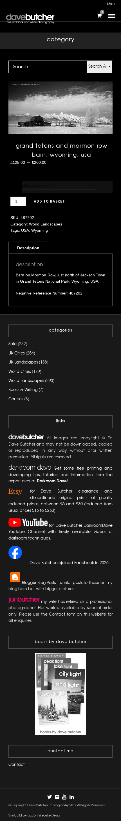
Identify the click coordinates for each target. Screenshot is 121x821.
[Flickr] (57, 797)
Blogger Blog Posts (39, 583)
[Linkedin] (71, 797)
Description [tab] (28, 248)
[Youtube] (64, 797)
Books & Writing (22, 390)
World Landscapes (45, 224)
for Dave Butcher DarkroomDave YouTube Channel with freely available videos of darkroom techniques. (60, 532)
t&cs (111, 4)
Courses (15, 399)
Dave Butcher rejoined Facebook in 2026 (69, 563)
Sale (12, 344)
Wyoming (39, 230)
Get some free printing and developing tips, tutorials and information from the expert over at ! (60, 475)
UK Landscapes (23, 362)
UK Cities (16, 353)
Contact (16, 765)
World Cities (19, 372)
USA (25, 230)
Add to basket (49, 202)
